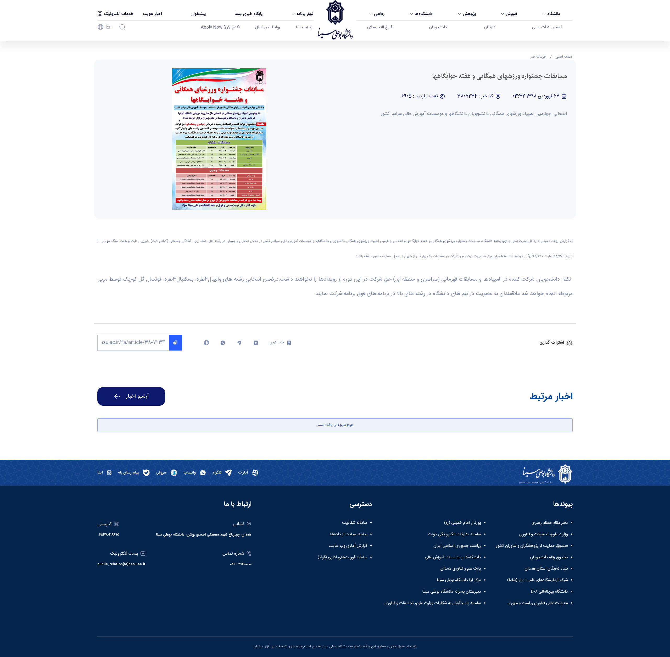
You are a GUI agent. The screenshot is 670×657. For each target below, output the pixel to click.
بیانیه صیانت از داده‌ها (348, 534)
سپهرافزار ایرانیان (265, 646)
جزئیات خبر (538, 57)
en (108, 27)
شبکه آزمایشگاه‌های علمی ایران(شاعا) (537, 580)
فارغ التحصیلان (379, 27)
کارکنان (489, 27)
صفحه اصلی (564, 57)
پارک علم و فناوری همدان (460, 568)
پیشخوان (198, 14)
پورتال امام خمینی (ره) (462, 523)
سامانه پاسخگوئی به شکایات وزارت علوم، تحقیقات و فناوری (432, 603)
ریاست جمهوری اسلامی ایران (457, 546)
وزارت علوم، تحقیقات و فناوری (543, 534)
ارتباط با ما (305, 27)
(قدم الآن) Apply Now (220, 27)
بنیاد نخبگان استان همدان (546, 568)
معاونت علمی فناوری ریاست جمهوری (537, 603)
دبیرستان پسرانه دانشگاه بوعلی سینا (451, 591)
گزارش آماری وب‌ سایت (348, 546)
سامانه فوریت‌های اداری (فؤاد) (342, 557)
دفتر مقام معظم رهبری (550, 523)
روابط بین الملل (267, 27)
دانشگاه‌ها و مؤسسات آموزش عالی (453, 557)
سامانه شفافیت (354, 523)
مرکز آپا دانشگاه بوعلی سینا (459, 580)
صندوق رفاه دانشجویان (549, 557)
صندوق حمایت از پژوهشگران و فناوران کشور (532, 546)
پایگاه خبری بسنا (248, 14)
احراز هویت (152, 14)
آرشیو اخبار (137, 396)
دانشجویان (438, 27)
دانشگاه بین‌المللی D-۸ (549, 591)
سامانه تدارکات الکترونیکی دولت (454, 534)
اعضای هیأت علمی (547, 27)
